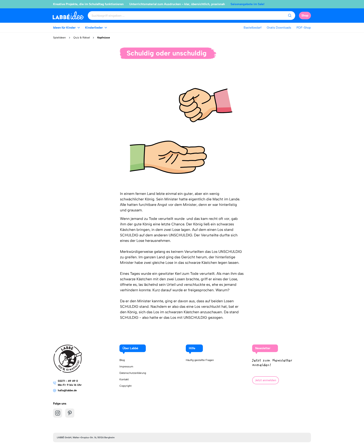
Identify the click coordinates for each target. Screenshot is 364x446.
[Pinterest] (69, 413)
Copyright (125, 385)
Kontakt (124, 379)
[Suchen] (289, 15)
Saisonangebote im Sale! (247, 4)
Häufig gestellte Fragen (200, 360)
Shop (304, 15)
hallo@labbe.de (67, 390)
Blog (122, 360)
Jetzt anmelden (265, 380)
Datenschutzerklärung (132, 373)
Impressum (126, 366)
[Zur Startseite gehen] (68, 15)
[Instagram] (57, 413)
